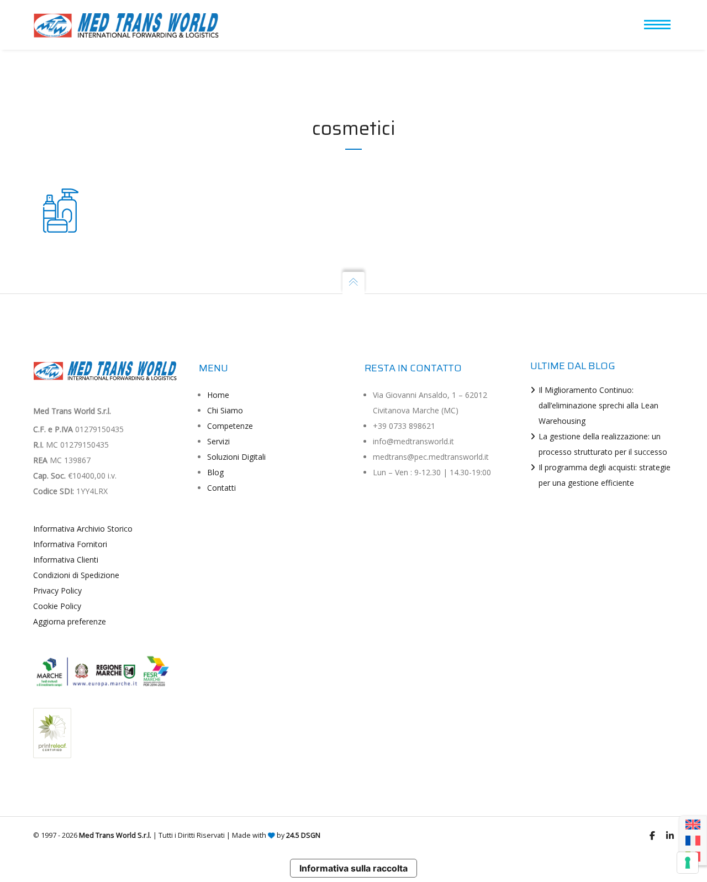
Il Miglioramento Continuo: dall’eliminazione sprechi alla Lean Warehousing (598, 405)
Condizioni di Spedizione (76, 575)
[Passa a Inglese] (693, 825)
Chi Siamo (225, 410)
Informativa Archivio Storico (83, 528)
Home (218, 395)
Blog (215, 472)
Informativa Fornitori (70, 544)
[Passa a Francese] (693, 841)
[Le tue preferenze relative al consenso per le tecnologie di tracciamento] (687, 862)
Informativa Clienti (65, 559)
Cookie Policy (57, 606)
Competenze (230, 426)
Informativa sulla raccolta (353, 868)
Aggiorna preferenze (69, 621)
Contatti (221, 487)
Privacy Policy (57, 590)
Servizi (218, 441)
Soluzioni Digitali (236, 457)
